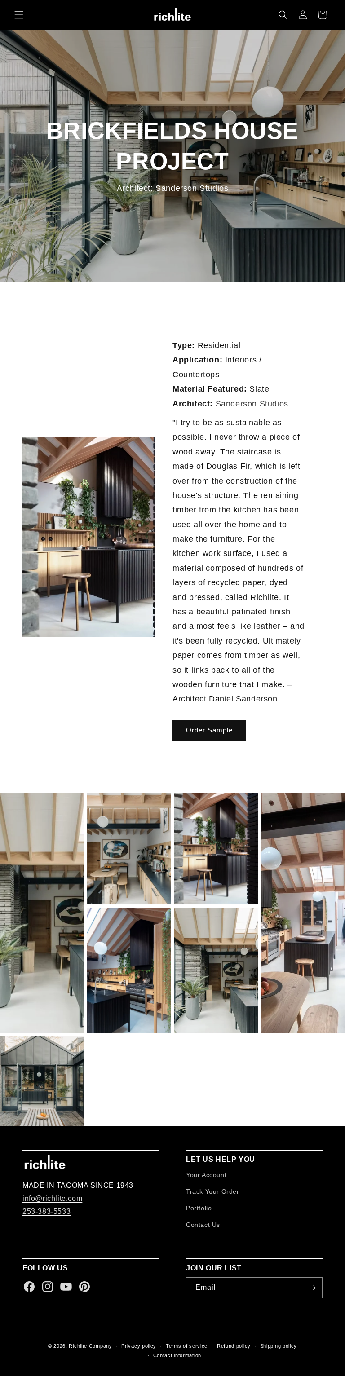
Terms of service (187, 1346)
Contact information (177, 1355)
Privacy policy (138, 1346)
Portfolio (199, 1208)
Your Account (206, 1174)
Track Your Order (212, 1191)
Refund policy (234, 1346)
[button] (19, 15)
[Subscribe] (312, 1287)
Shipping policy (278, 1346)
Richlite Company (90, 1346)
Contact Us (203, 1224)
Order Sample (209, 730)
